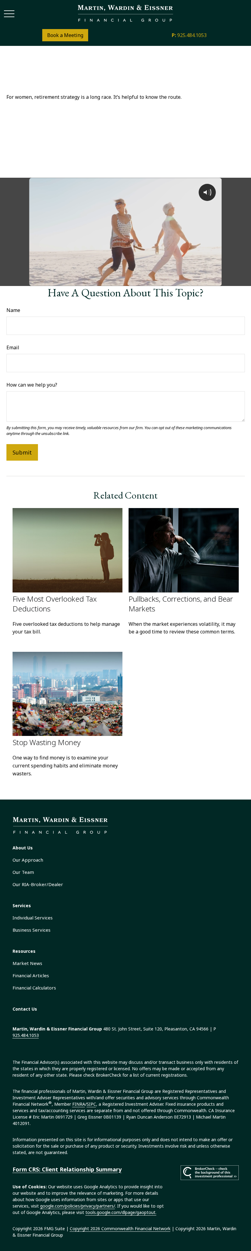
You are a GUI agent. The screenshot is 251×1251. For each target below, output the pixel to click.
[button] (23, 848)
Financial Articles (31, 975)
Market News (27, 963)
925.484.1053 (189, 35)
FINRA (78, 1104)
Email (12, 347)
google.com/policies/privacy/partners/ (77, 1206)
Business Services (32, 930)
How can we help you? (31, 384)
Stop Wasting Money (47, 742)
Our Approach (28, 860)
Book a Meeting (65, 35)
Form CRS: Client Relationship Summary (67, 1169)
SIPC (91, 1104)
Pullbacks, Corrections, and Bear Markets (181, 604)
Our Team (23, 872)
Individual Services (33, 918)
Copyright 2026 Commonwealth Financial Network (120, 1228)
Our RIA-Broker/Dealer (38, 884)
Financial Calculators (34, 988)
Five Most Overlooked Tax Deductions (55, 604)
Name (13, 310)
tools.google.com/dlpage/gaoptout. (120, 1212)
